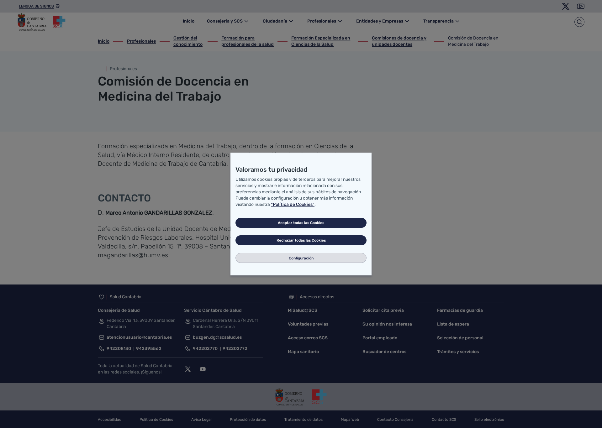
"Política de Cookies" (292, 204)
